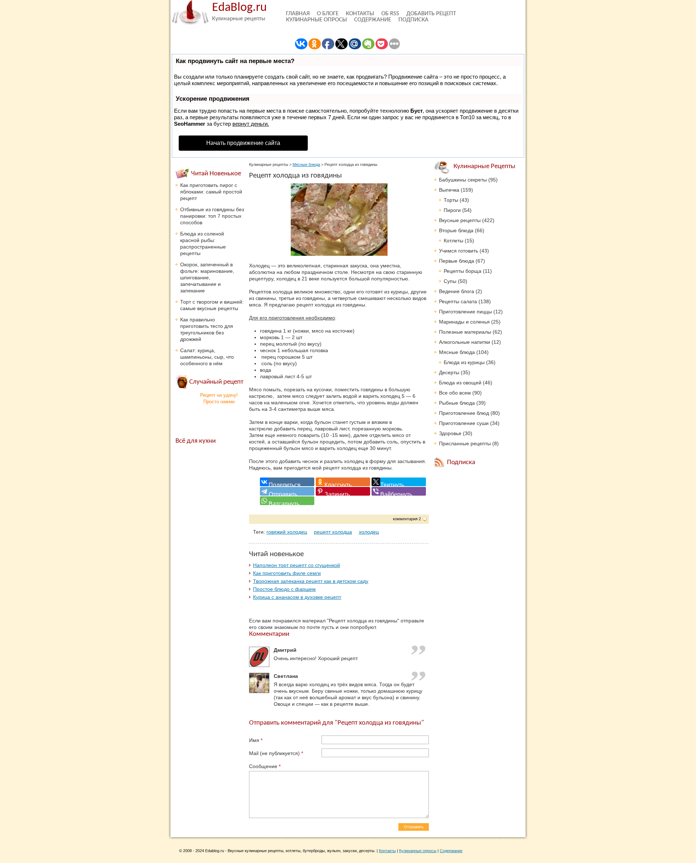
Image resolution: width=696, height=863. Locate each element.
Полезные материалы (465, 332)
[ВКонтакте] (287, 482)
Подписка (413, 20)
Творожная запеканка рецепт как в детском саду (310, 581)
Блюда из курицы (464, 362)
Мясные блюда (306, 164)
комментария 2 (407, 519)
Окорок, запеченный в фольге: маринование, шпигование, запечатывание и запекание (207, 277)
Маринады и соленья (464, 322)
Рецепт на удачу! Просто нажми (219, 398)
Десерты (449, 372)
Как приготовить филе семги (287, 573)
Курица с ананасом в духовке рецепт (297, 597)
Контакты (360, 14)
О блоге (328, 14)
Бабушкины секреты (463, 180)
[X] (399, 482)
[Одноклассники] (343, 482)
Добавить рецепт (431, 14)
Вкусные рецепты (460, 220)
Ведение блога (456, 291)
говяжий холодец (286, 532)
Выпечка (449, 190)
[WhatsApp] (287, 500)
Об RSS (390, 14)
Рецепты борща (462, 271)
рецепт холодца (333, 532)
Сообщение (265, 766)
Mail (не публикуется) (276, 753)
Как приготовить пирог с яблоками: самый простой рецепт (211, 191)
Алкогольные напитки (464, 342)
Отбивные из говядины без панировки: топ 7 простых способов (212, 216)
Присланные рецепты (465, 443)
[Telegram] (287, 491)
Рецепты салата (458, 301)
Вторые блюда (456, 230)
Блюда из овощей (460, 382)
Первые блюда (456, 261)
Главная (298, 14)
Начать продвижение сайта (243, 143)
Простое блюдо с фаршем (284, 589)
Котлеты (453, 240)
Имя (255, 740)
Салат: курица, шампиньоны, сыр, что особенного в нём (207, 356)
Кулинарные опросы (316, 20)
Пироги (452, 210)
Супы (450, 281)
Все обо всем (455, 393)
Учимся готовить (458, 251)
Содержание (372, 20)
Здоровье (450, 433)
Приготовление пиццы (465, 311)
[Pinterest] (343, 491)
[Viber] (399, 491)
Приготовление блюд (464, 413)
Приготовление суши (464, 423)
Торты (451, 200)
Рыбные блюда (457, 403)
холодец (369, 532)
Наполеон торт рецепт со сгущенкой (296, 565)
